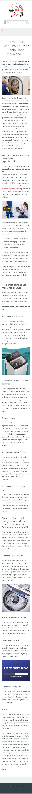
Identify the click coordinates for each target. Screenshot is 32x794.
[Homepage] (16, 10)
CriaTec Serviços (8, 786)
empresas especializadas (10, 189)
